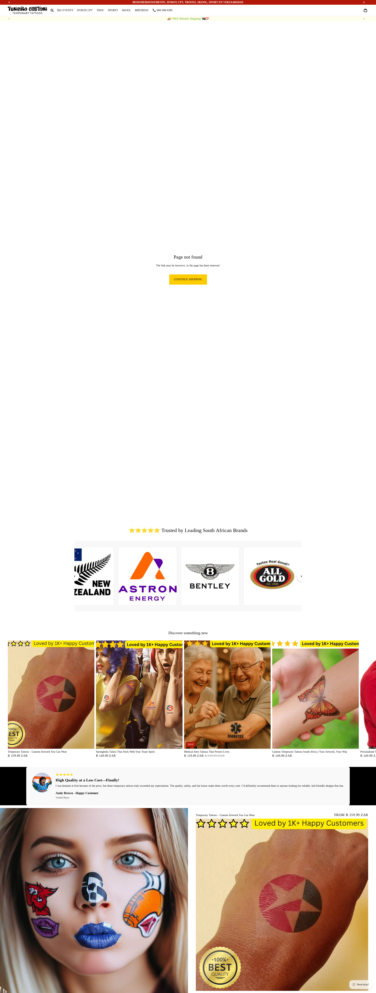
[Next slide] (364, 18)
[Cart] (365, 10)
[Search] (52, 10)
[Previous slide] (9, 18)
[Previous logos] (74, 576)
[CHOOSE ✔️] (88, 742)
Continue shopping (188, 279)
